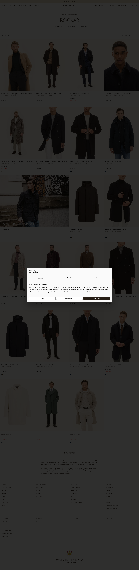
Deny (42, 298)
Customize (68, 298)
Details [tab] (69, 278)
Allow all (97, 298)
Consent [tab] (41, 278)
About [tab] (98, 278)
